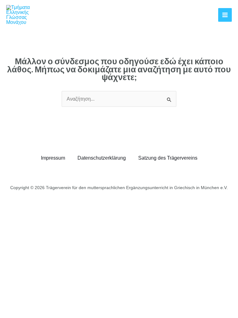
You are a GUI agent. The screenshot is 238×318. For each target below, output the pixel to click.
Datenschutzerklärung (101, 158)
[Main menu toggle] (225, 15)
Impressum (53, 158)
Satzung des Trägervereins (167, 158)
